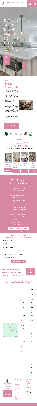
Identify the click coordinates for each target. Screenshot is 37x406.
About (17, 2)
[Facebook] (27, 392)
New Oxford (32, 315)
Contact (14, 4)
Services (13, 2)
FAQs (22, 2)
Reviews (9, 4)
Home (8, 2)
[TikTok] (27, 394)
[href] (10, 330)
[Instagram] (30, 392)
